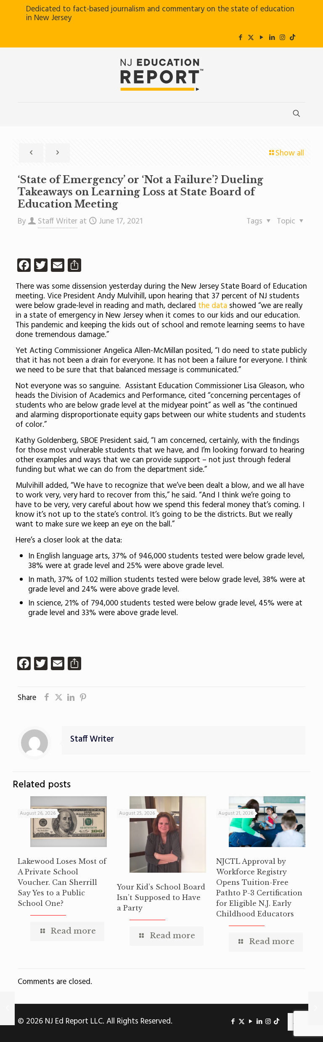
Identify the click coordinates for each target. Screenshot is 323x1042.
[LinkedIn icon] (272, 38)
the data (212, 306)
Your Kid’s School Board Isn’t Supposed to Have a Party (161, 897)
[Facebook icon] (240, 38)
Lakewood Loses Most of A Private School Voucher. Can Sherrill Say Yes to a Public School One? (62, 882)
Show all (289, 153)
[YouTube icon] (261, 38)
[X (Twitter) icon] (251, 38)
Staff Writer (57, 221)
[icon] (292, 38)
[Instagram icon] (282, 38)
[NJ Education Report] (161, 74)
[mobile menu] (25, 114)
